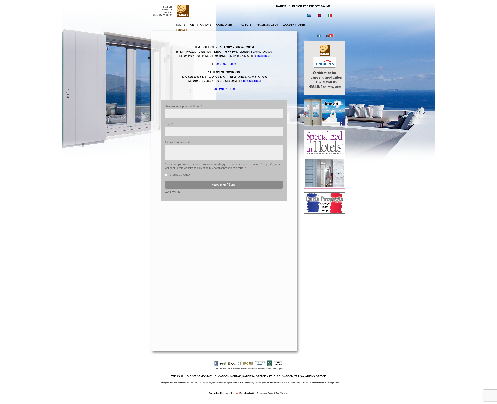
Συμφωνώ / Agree (179, 174)
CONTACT (181, 30)
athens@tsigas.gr (251, 81)
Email (169, 123)
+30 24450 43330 (225, 64)
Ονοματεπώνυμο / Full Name (183, 106)
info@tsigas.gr (262, 55)
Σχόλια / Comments (177, 142)
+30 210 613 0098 (225, 89)
